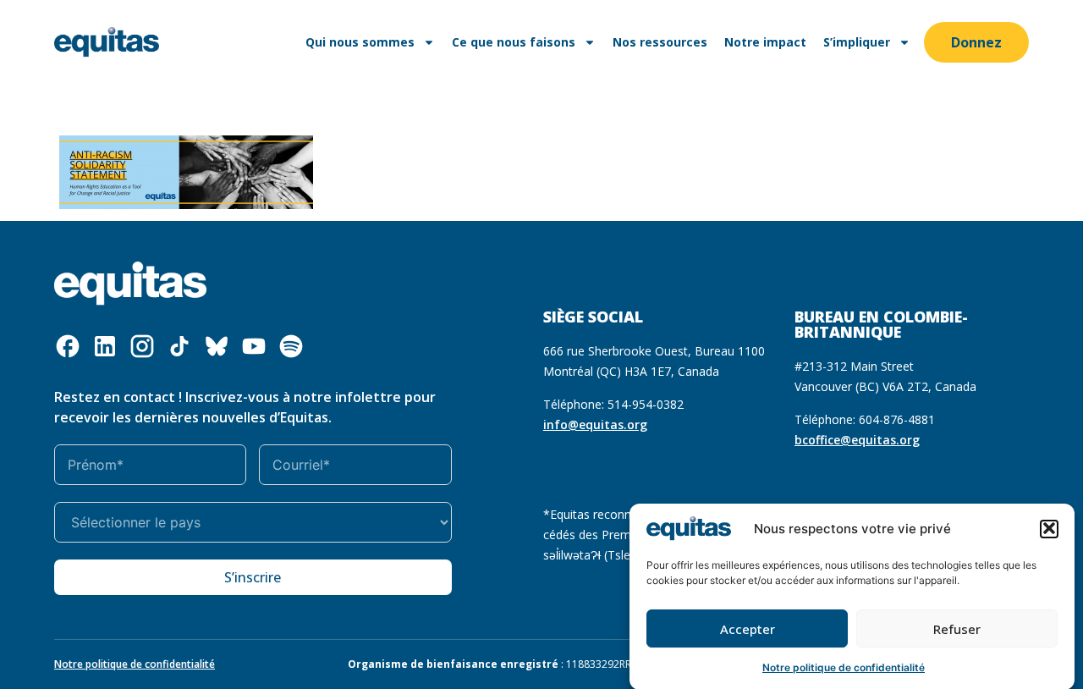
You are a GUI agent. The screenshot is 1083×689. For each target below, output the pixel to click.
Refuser (957, 628)
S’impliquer (856, 42)
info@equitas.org (595, 424)
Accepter (747, 628)
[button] (1049, 528)
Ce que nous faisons (513, 42)
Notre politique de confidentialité (843, 667)
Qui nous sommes (360, 42)
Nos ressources (660, 42)
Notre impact (765, 42)
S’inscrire (252, 577)
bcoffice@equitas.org (857, 440)
